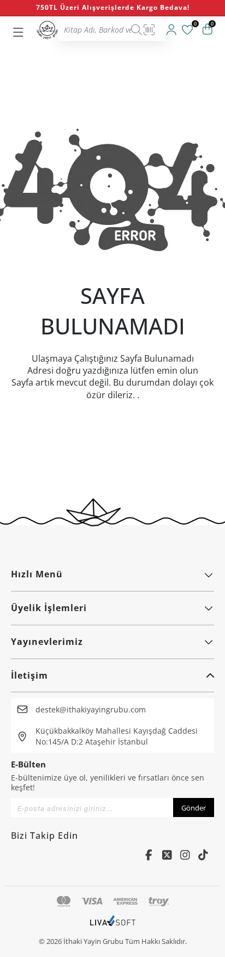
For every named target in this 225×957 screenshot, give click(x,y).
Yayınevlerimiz (47, 642)
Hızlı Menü (37, 574)
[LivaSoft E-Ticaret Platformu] (112, 926)
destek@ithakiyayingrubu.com (90, 709)
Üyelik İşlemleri (49, 608)
